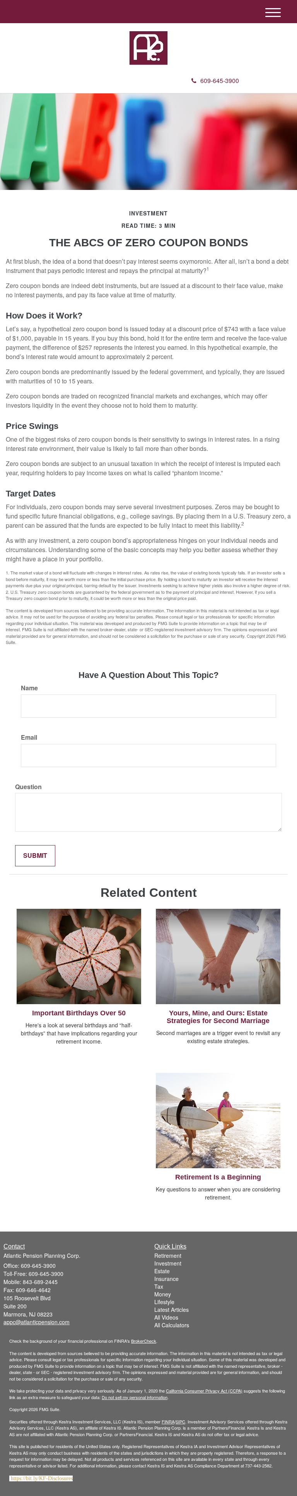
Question (28, 787)
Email (29, 737)
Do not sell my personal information (134, 1397)
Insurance (166, 1279)
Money (162, 1294)
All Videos (166, 1317)
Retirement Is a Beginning (218, 1177)
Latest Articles (171, 1309)
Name (29, 688)
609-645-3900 (219, 80)
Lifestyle (164, 1302)
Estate (162, 1271)
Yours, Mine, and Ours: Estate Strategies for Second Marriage (218, 1017)
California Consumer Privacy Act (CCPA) (204, 1391)
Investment (167, 1263)
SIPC (180, 1421)
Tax (158, 1286)
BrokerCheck (143, 1341)
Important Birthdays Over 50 (79, 1013)
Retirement (167, 1255)
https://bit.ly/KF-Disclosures (42, 1478)
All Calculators (171, 1325)
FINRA (168, 1421)
